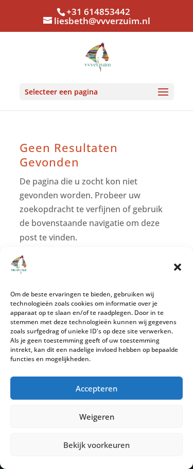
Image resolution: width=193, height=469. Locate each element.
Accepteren (96, 388)
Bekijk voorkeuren (96, 445)
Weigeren (96, 416)
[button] (177, 267)
